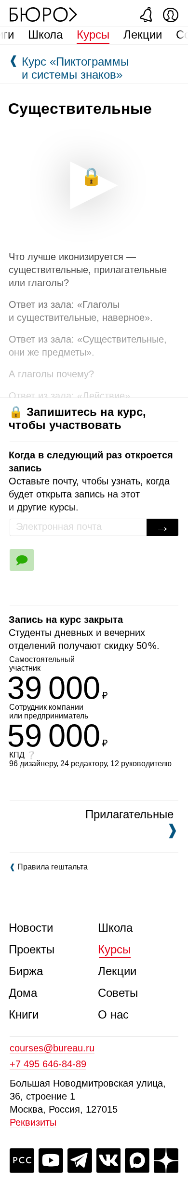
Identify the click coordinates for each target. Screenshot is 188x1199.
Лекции (142, 34)
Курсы (93, 34)
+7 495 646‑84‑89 (48, 1064)
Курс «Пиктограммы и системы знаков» (69, 68)
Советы (118, 992)
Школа (45, 34)
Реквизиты (33, 1122)
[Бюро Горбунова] (43, 14)
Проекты (31, 949)
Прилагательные (129, 823)
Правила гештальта (48, 867)
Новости (31, 927)
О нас (113, 1014)
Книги (24, 1014)
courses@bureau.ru (52, 1048)
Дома (23, 992)
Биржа (26, 971)
